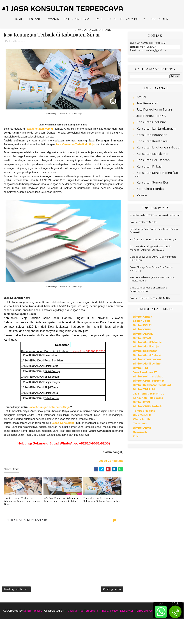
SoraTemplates (32, 610)
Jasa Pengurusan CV (151, 116)
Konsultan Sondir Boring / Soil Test (156, 174)
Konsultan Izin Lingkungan (156, 128)
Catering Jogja (76, 19)
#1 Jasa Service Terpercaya (81, 610)
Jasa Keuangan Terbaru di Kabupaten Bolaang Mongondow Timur (22, 501)
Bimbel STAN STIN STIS (143, 222)
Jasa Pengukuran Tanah (154, 109)
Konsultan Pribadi (149, 166)
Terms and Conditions (92, 29)
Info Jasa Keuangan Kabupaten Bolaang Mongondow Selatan (61, 500)
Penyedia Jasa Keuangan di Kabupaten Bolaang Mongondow (101, 500)
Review (142, 195)
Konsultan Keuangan (152, 135)
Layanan (52, 19)
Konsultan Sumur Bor (152, 182)
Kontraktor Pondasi (150, 189)
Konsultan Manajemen (153, 153)
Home (18, 19)
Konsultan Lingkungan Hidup (158, 147)
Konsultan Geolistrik (151, 122)
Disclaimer (159, 19)
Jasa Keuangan (17, 41)
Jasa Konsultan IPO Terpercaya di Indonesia (155, 215)
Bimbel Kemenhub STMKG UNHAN (150, 298)
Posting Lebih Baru (16, 589)
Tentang (34, 19)
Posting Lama (112, 589)
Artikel (141, 97)
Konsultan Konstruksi (152, 141)
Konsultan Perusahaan (153, 160)
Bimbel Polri (105, 19)
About (7, 610)
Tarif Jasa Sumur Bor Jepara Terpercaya (153, 239)
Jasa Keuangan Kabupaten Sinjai (49, 407)
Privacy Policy (132, 19)
